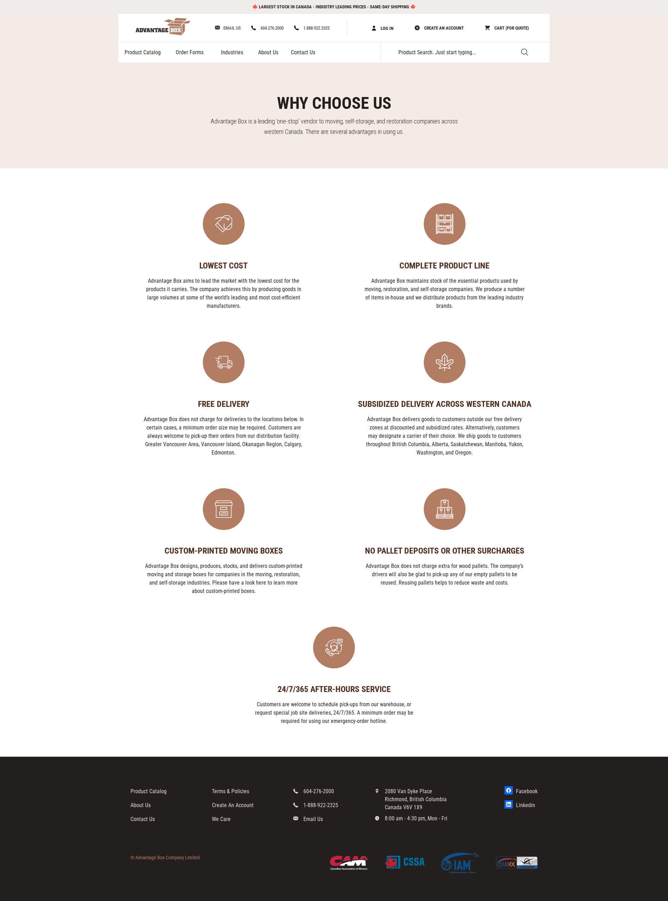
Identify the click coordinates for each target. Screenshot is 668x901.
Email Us (232, 28)
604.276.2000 (272, 28)
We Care (221, 819)
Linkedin (525, 805)
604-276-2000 (318, 791)
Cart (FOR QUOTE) (511, 28)
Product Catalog (143, 52)
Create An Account (233, 805)
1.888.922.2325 (315, 28)
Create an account (443, 28)
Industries (232, 52)
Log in (386, 28)
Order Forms (190, 52)
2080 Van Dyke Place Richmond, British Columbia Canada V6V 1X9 (416, 799)
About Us (268, 52)
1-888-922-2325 (320, 805)
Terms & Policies (230, 791)
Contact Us (303, 52)
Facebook (526, 791)
